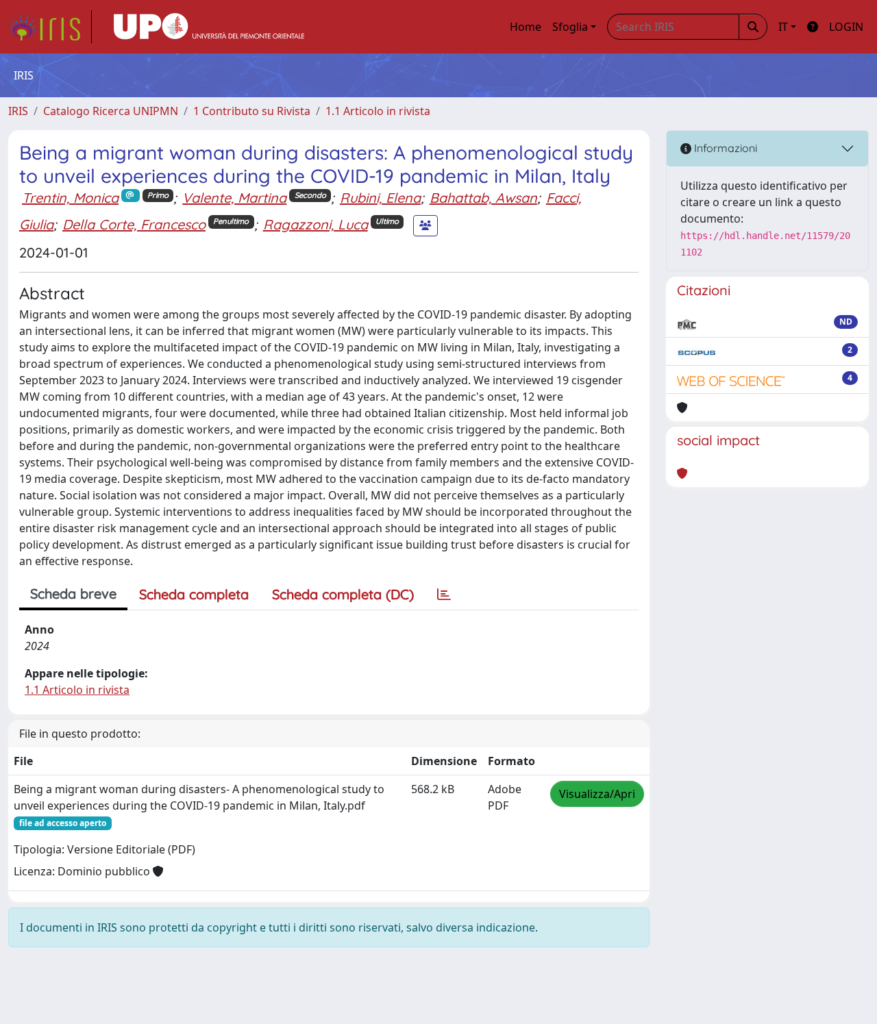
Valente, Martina (234, 197)
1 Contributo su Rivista (251, 110)
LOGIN (846, 26)
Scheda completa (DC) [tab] (343, 594)
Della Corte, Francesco (134, 224)
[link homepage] (50, 26)
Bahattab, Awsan (483, 197)
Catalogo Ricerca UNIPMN (110, 110)
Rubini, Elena (380, 197)
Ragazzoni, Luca (315, 224)
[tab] (443, 594)
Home (525, 26)
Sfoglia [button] (570, 26)
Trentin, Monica (70, 197)
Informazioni (724, 148)
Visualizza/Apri (597, 793)
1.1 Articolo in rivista (377, 110)
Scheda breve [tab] (73, 593)
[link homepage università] (209, 26)
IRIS (18, 110)
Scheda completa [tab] (194, 594)
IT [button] (783, 26)
